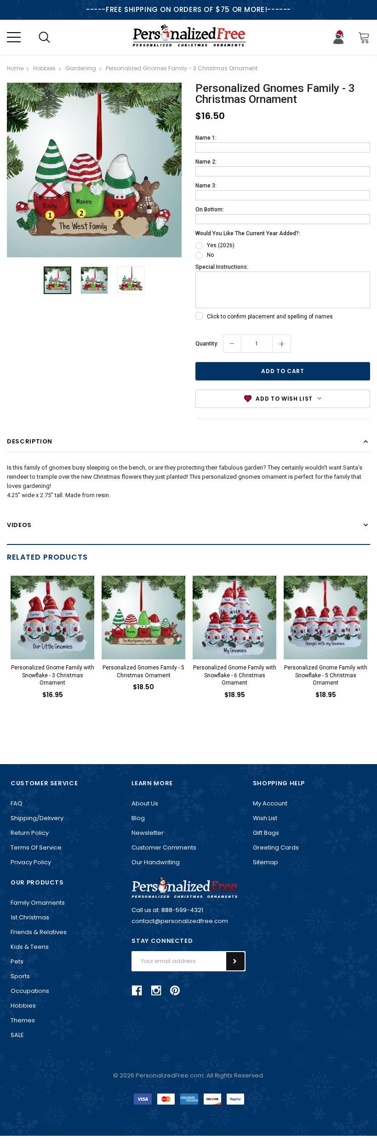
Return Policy (30, 832)
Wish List (265, 818)
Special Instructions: (221, 267)
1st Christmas (30, 917)
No (210, 255)
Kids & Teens (30, 946)
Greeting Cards (276, 847)
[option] (94, 170)
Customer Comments (163, 847)
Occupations (30, 990)
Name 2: (206, 162)
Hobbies (23, 1005)
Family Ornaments (38, 902)
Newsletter (147, 832)
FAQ (17, 803)
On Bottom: (209, 209)
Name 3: (206, 185)
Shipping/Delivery (37, 818)
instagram (156, 991)
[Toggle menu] (14, 37)
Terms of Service (36, 847)
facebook (137, 991)
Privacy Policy (31, 862)
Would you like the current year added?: (247, 233)
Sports (20, 976)
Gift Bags (266, 832)
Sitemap (265, 862)
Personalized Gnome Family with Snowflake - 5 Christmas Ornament (325, 675)
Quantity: (206, 343)
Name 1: (206, 138)
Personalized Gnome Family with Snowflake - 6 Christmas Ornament (234, 675)
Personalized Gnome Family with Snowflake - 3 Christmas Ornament (52, 675)
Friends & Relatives (39, 932)
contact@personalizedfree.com (179, 921)
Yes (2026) (220, 245)
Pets (17, 961)
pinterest (175, 990)
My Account (270, 803)
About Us (144, 803)
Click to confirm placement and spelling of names (270, 316)
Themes (23, 1020)
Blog (138, 818)
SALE (17, 1035)
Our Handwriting (155, 862)
